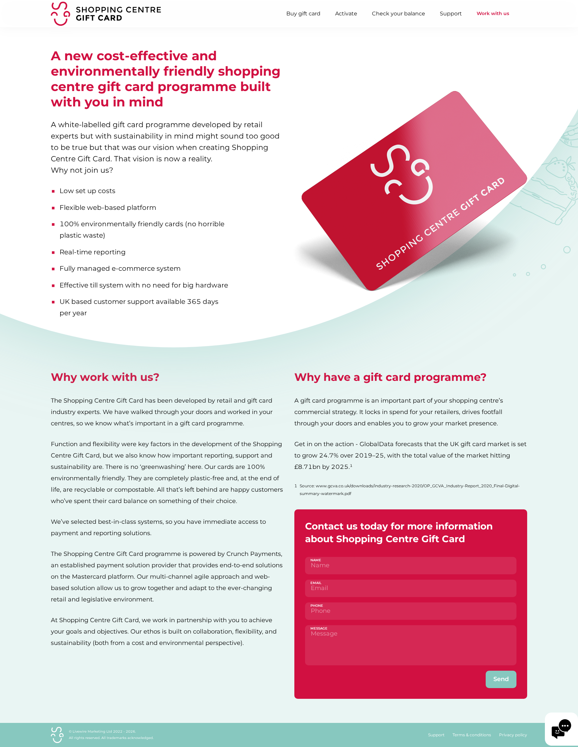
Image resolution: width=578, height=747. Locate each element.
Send (501, 679)
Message (318, 628)
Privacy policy (513, 734)
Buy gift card (303, 13)
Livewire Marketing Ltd (92, 731)
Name (315, 560)
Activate (346, 13)
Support (451, 13)
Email (315, 583)
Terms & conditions (472, 734)
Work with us (493, 13)
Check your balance (398, 13)
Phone (316, 605)
